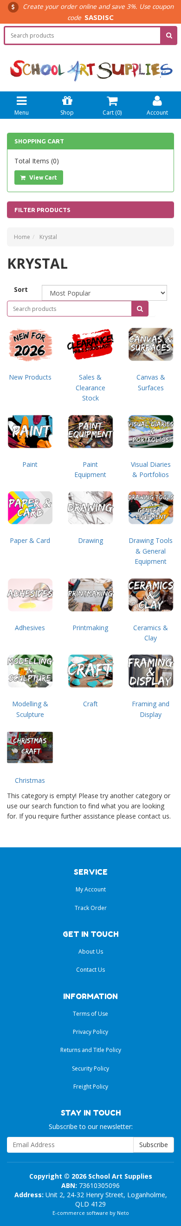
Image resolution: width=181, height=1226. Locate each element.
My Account (91, 889)
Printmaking (90, 627)
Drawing (90, 540)
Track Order (91, 908)
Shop (67, 112)
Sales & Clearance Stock (90, 387)
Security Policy (90, 1068)
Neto (123, 1212)
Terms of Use (90, 1014)
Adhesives (30, 627)
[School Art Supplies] (90, 63)
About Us (90, 951)
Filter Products (42, 209)
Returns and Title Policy (90, 1050)
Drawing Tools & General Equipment (151, 551)
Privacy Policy (90, 1032)
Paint (30, 464)
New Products (30, 377)
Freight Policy (90, 1086)
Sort (21, 289)
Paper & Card (30, 540)
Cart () (112, 112)
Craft (90, 703)
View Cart (42, 177)
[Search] (169, 35)
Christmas (30, 780)
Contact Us (90, 970)
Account (157, 112)
